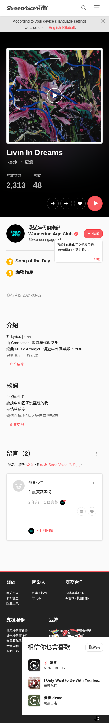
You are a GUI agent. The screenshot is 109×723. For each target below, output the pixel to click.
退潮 (53, 662)
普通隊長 (50, 686)
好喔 (97, 259)
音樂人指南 (39, 593)
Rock (11, 162)
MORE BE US (54, 668)
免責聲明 (12, 646)
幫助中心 (12, 651)
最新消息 (12, 598)
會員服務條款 (15, 641)
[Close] (103, 21)
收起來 (94, 647)
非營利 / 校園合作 (77, 598)
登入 (30, 465)
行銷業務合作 (74, 593)
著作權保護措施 (17, 636)
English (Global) (62, 27)
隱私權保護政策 (17, 631)
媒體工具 (12, 603)
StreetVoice (27, 7)
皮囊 (29, 162)
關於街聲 (12, 593)
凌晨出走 (50, 703)
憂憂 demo (53, 698)
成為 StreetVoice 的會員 (60, 465)
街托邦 (36, 598)
